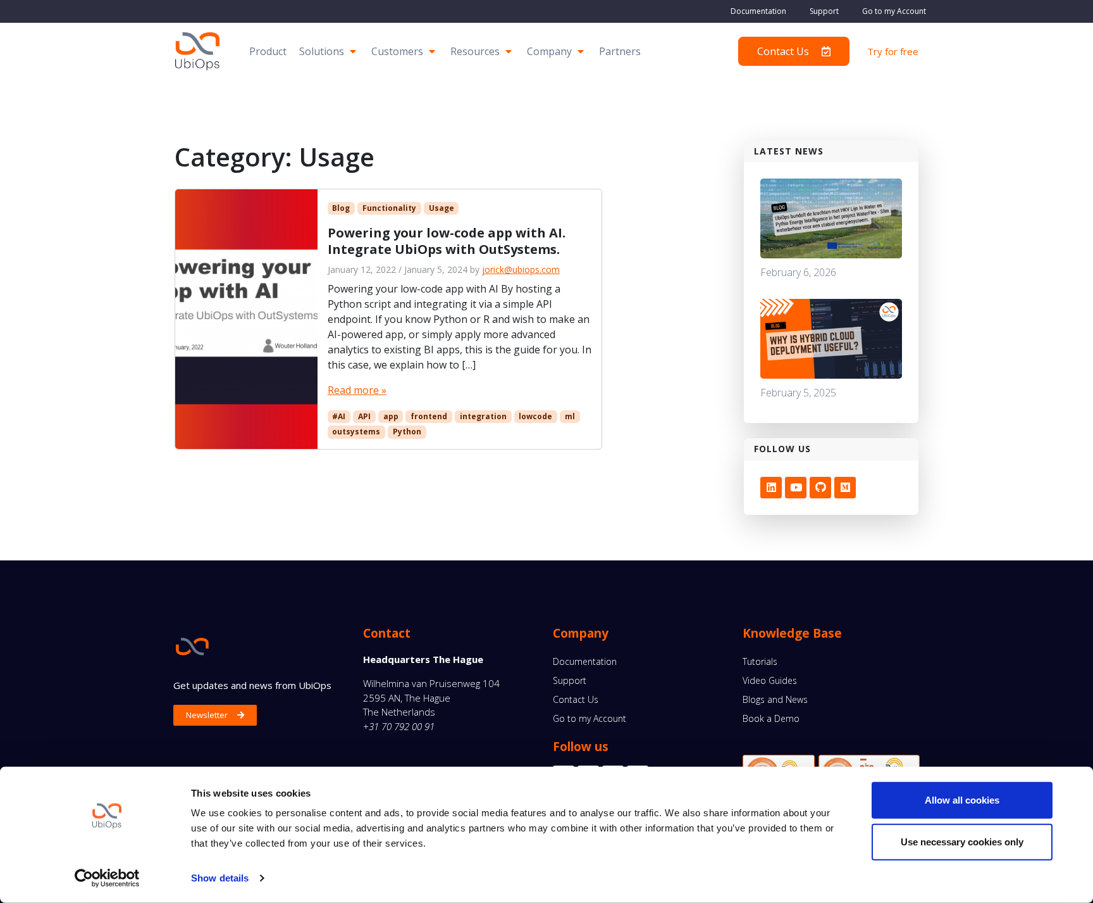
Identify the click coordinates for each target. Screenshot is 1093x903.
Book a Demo (771, 718)
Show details (220, 878)
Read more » (357, 390)
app (390, 416)
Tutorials (760, 661)
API (364, 416)
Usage (441, 208)
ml (570, 416)
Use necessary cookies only (962, 841)
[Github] (820, 487)
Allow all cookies (962, 800)
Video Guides (770, 680)
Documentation (758, 11)
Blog (341, 208)
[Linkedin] (771, 487)
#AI (338, 416)
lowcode (535, 416)
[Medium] (845, 487)
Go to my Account (894, 11)
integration (483, 416)
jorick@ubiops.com (521, 269)
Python (407, 431)
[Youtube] (795, 487)
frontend (429, 416)
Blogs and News (775, 699)
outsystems (356, 431)
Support (824, 11)
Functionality (389, 208)
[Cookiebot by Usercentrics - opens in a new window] (107, 878)
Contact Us (575, 699)
